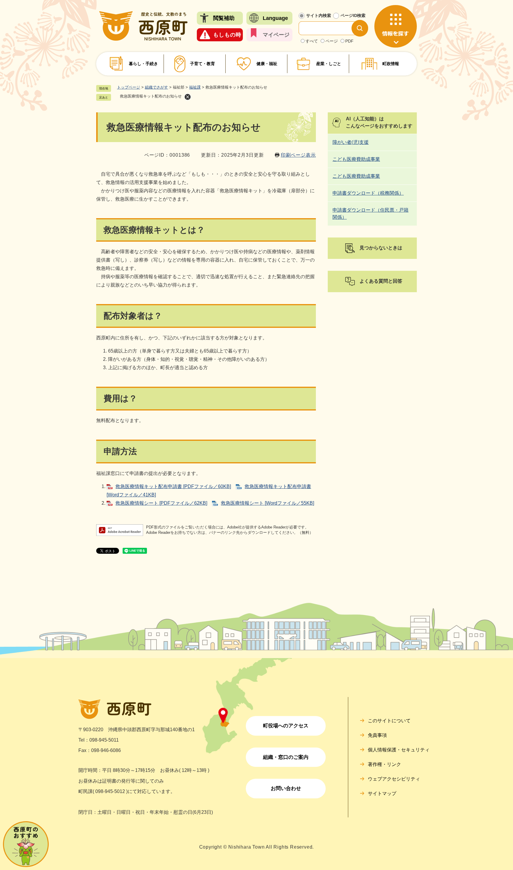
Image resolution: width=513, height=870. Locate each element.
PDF (349, 41)
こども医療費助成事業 (356, 159)
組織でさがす (156, 87)
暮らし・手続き (143, 63)
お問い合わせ (286, 788)
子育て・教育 (202, 63)
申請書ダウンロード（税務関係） (368, 193)
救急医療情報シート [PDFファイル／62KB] (161, 503)
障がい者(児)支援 (350, 142)
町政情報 (390, 63)
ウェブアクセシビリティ (394, 778)
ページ (331, 41)
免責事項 (377, 735)
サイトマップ (382, 793)
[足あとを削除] (187, 96)
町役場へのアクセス (285, 726)
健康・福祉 (266, 63)
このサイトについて (389, 720)
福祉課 (195, 87)
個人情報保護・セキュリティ (399, 749)
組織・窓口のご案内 (285, 757)
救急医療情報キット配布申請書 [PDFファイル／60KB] (173, 486)
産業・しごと (328, 63)
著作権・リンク (384, 764)
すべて (311, 41)
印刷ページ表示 (298, 155)
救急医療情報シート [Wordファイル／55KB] (267, 503)
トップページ (128, 87)
